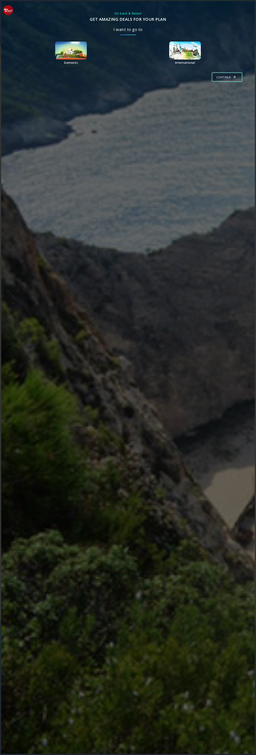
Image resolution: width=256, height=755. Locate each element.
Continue (223, 77)
